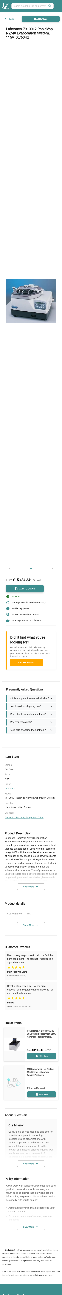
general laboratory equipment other (24, 817)
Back (11, 19)
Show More (28, 886)
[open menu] (57, 6)
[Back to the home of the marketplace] (6, 6)
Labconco (10, 788)
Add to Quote (42, 19)
